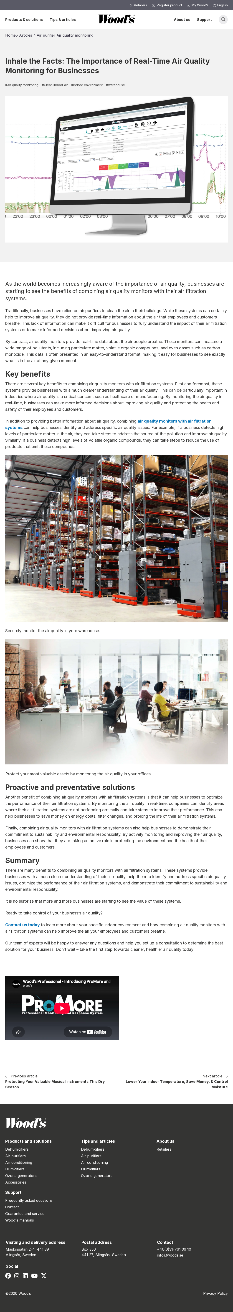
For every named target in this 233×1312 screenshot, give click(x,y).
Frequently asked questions (29, 1200)
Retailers (164, 1149)
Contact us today (22, 924)
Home (10, 35)
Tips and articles (98, 1141)
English (222, 5)
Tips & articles (63, 19)
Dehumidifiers (17, 1149)
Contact (12, 1207)
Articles (25, 35)
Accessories (15, 1182)
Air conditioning (18, 1162)
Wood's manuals (19, 1220)
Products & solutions (24, 19)
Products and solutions (28, 1141)
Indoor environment (87, 85)
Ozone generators (21, 1175)
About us (182, 19)
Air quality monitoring (74, 35)
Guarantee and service (24, 1213)
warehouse (115, 85)
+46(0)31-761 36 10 (174, 1249)
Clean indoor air (55, 85)
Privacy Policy (215, 1293)
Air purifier (46, 35)
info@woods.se (170, 1255)
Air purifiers (15, 1156)
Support (204, 19)
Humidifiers (15, 1169)
